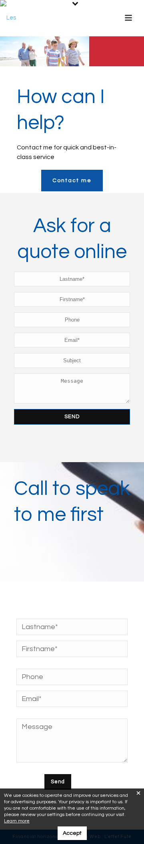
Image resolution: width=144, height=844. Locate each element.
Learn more (17, 821)
